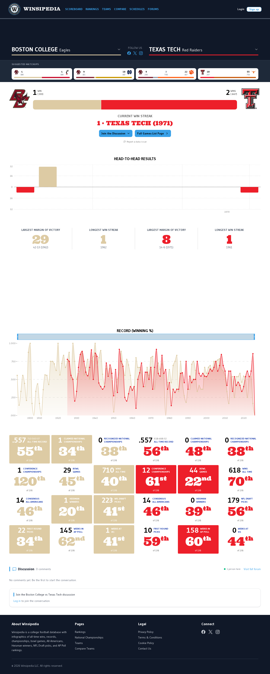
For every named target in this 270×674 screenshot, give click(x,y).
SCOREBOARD (73, 9)
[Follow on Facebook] (129, 53)
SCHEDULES (137, 9)
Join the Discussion (113, 133)
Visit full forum (252, 569)
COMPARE (120, 9)
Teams (79, 643)
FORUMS (153, 9)
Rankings (80, 632)
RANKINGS (92, 9)
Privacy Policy (145, 632)
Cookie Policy (146, 643)
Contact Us (144, 648)
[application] (135, 190)
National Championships (89, 637)
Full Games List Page (150, 133)
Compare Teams (84, 648)
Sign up (254, 9)
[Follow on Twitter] (135, 53)
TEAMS (106, 9)
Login (240, 9)
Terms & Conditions (150, 637)
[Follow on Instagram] (141, 53)
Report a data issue (137, 141)
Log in (17, 601)
